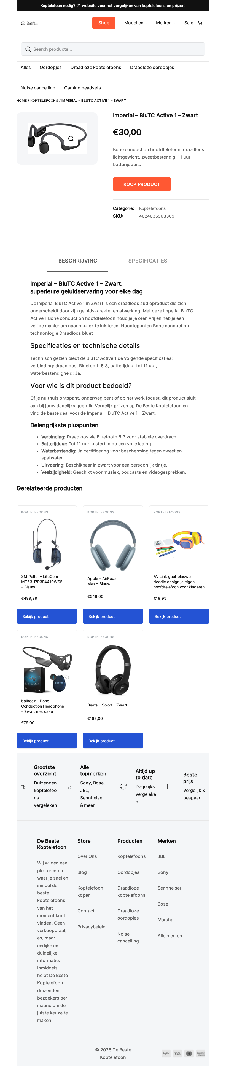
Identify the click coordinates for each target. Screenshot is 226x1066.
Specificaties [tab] (148, 261)
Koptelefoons (44, 100)
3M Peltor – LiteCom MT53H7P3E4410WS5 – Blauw (42, 581)
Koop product (141, 184)
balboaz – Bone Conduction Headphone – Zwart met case (42, 706)
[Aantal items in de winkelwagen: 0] (199, 22)
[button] (71, 139)
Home (22, 100)
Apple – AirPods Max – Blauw (102, 581)
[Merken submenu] (174, 23)
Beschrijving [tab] (77, 261)
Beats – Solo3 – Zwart (107, 705)
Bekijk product (42, 619)
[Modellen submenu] (146, 23)
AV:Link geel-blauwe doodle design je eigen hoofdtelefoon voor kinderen (179, 581)
